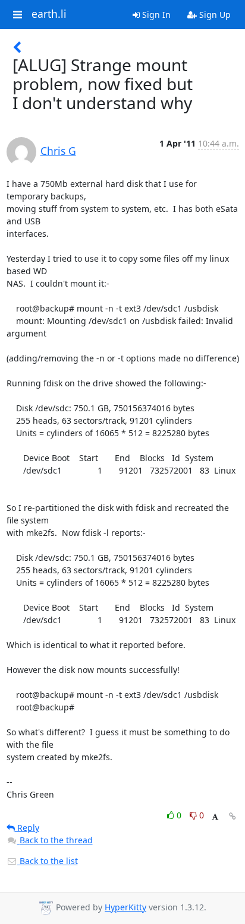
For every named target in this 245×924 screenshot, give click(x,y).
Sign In (155, 14)
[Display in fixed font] (215, 817)
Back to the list (47, 860)
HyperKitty (125, 907)
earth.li (49, 14)
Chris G (58, 151)
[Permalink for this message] (232, 816)
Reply (27, 827)
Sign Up (214, 14)
